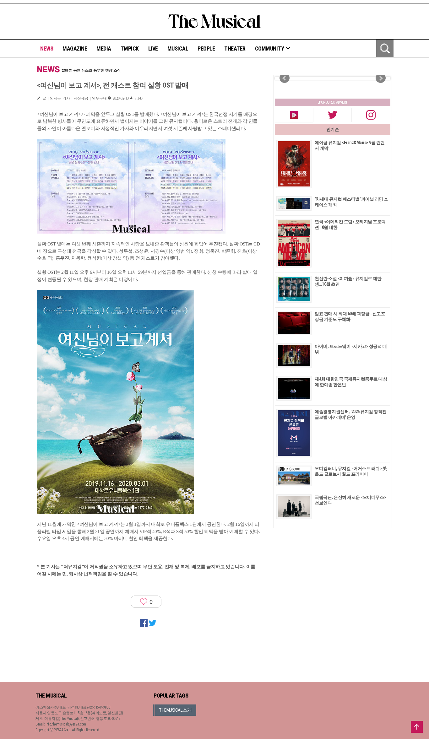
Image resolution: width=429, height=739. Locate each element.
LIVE (153, 48)
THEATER (235, 48)
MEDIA (103, 48)
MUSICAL (177, 48)
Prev (285, 78)
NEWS (46, 48)
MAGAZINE (74, 48)
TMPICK (130, 48)
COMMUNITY (270, 48)
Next (381, 78)
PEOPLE (206, 48)
